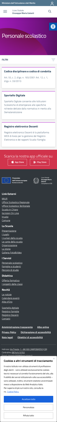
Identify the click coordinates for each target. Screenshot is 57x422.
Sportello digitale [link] (10, 308)
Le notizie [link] (7, 294)
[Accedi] (52, 3)
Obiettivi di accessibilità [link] (30, 337)
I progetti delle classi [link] (12, 284)
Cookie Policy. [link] (13, 391)
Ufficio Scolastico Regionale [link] (15, 202)
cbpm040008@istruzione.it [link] (20, 355)
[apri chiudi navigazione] (5, 12)
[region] (28, 389)
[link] (53, 26)
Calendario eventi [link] (10, 298)
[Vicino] (54, 358)
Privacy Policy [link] (9, 332)
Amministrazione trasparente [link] (17, 327)
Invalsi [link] (5, 217)
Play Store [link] (41, 162)
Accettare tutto (28, 399)
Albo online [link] (43, 327)
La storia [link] (6, 249)
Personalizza (28, 407)
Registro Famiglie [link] (10, 311)
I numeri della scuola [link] (12, 238)
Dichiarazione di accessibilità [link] (36, 332)
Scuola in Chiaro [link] (10, 209)
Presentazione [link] (9, 231)
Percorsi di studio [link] (10, 270)
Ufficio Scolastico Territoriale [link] (16, 206)
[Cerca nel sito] (49, 12)
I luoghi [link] (5, 234)
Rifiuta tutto (28, 415)
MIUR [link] (4, 198)
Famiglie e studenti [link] (11, 266)
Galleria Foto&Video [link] (12, 252)
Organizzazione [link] (9, 245)
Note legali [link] (7, 337)
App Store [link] (19, 162)
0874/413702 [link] (18, 352)
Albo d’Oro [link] (7, 302)
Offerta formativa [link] (10, 280)
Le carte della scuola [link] (12, 241)
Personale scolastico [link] (12, 263)
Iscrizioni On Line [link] (10, 213)
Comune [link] (6, 220)
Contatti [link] (6, 318)
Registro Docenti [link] (10, 315)
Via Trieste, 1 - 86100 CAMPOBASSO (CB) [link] (28, 349)
